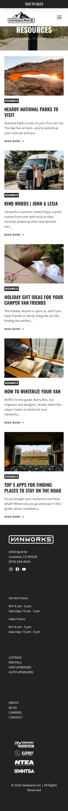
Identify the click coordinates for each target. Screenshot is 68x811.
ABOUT (14, 711)
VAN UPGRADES (20, 675)
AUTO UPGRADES (21, 680)
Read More (14, 149)
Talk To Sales (34, 3)
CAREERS (15, 721)
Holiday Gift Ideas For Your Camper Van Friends (33, 308)
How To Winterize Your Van (32, 399)
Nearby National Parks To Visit (31, 120)
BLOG (13, 716)
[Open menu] (59, 17)
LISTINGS (15, 666)
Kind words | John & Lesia (31, 211)
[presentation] (34, 84)
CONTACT (16, 726)
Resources (11, 109)
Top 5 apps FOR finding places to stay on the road (32, 496)
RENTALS (15, 670)
